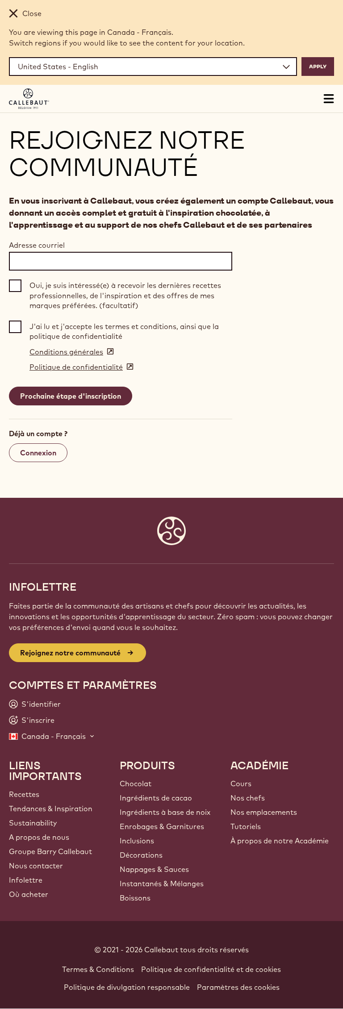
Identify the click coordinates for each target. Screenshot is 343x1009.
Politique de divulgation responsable (127, 987)
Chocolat (135, 783)
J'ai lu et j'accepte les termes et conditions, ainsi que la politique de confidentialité (124, 331)
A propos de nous (39, 837)
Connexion (38, 452)
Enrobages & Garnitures (162, 826)
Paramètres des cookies (238, 987)
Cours (240, 783)
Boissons (135, 897)
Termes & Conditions (98, 969)
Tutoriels (245, 826)
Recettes (24, 794)
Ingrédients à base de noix (165, 812)
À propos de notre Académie (279, 840)
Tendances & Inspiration (50, 808)
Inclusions (137, 840)
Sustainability (33, 822)
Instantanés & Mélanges (162, 883)
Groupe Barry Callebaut (50, 851)
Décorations (141, 855)
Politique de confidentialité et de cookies (211, 969)
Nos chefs (247, 797)
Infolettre (25, 880)
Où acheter (28, 894)
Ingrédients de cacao (156, 797)
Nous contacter (36, 865)
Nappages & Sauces (154, 869)
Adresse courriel (37, 245)
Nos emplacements (263, 812)
